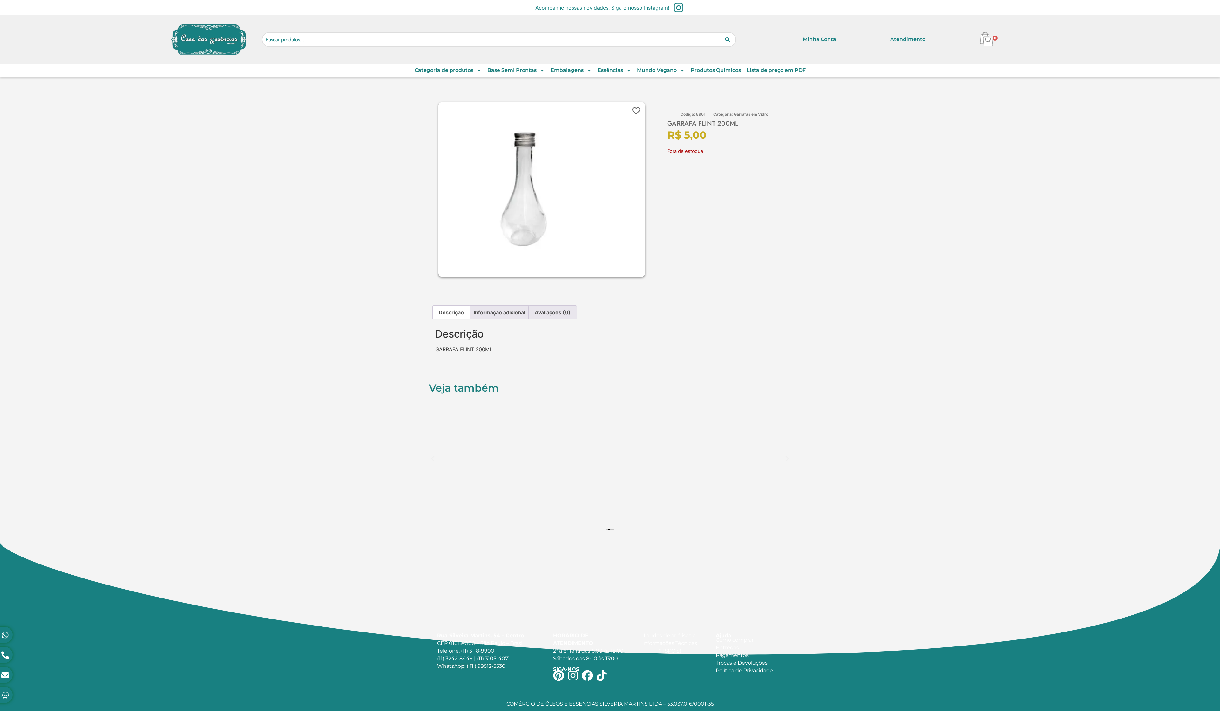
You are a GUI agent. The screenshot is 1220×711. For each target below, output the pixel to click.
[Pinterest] (558, 675)
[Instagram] (573, 675)
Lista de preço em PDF (776, 70)
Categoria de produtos (444, 70)
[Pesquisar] (727, 39)
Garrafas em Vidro (751, 114)
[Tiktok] (601, 675)
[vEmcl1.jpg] (525, 189)
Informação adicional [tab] (499, 312)
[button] (433, 458)
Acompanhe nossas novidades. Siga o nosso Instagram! (602, 7)
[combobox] (499, 39)
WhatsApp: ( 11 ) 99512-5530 (471, 666)
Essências (610, 70)
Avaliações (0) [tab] (553, 312)
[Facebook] (587, 675)
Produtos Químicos (716, 70)
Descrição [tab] (451, 312)
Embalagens (567, 70)
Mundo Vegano (657, 70)
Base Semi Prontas (512, 70)
